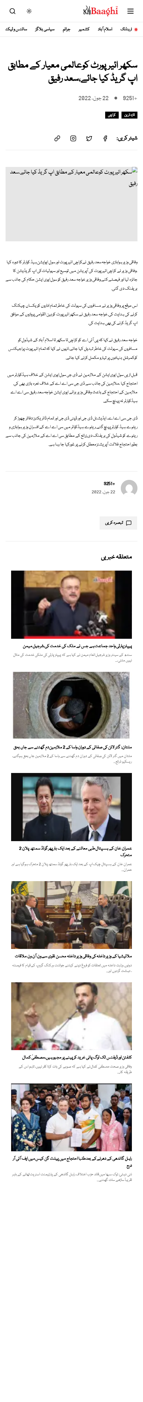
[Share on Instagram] (73, 138)
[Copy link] (57, 138)
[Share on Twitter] (89, 138)
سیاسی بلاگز (44, 29)
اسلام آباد (105, 29)
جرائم (66, 29)
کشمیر (84, 29)
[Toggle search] (12, 11)
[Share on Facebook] (105, 138)
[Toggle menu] (130, 11)
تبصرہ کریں (114, 522)
